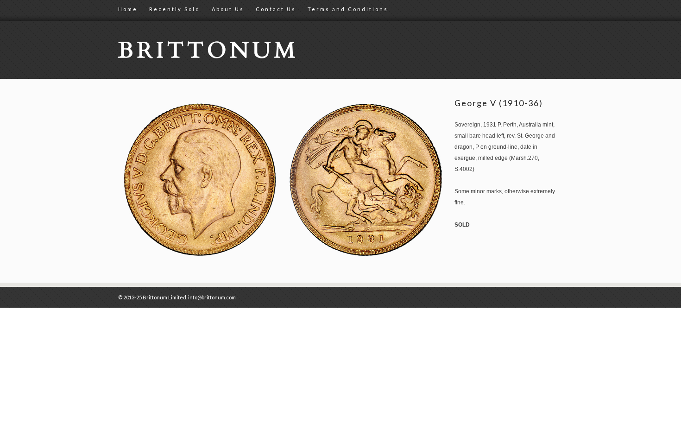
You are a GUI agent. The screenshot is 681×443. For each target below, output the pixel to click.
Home (128, 9)
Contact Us (276, 9)
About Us (228, 9)
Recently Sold (174, 9)
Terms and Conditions (348, 9)
